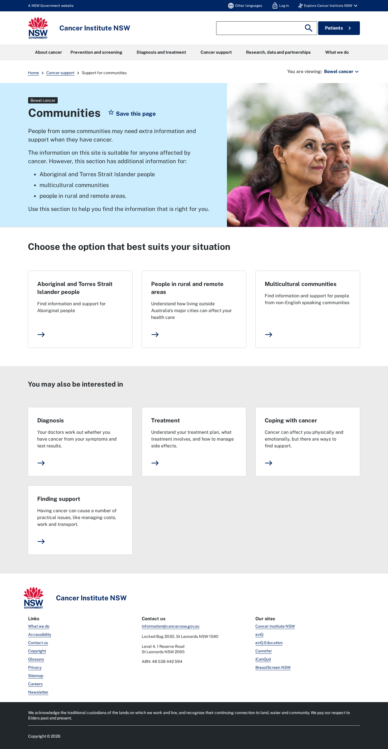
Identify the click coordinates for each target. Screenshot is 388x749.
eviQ (259, 634)
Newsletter (38, 692)
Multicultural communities (301, 284)
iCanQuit (263, 659)
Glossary (36, 659)
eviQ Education (269, 642)
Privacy (34, 667)
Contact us (38, 642)
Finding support (58, 498)
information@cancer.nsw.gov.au (170, 626)
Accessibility (39, 634)
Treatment (165, 420)
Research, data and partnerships (278, 52)
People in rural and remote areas (187, 288)
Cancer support (216, 52)
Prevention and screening (96, 52)
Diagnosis (50, 420)
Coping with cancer (291, 420)
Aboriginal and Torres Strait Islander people (74, 288)
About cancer (48, 52)
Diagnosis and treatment (161, 52)
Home (33, 72)
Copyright (37, 651)
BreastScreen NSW (273, 667)
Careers (35, 684)
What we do (337, 52)
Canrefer (263, 651)
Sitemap (35, 675)
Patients (339, 28)
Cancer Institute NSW (275, 626)
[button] (328, 5)
